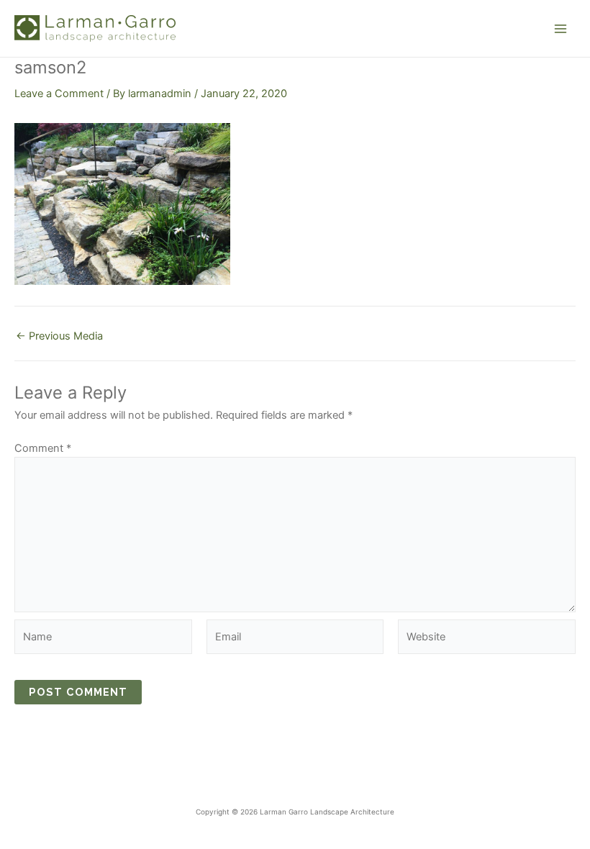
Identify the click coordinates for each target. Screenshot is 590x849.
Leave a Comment (59, 93)
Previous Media (59, 336)
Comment (42, 448)
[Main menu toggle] (560, 29)
